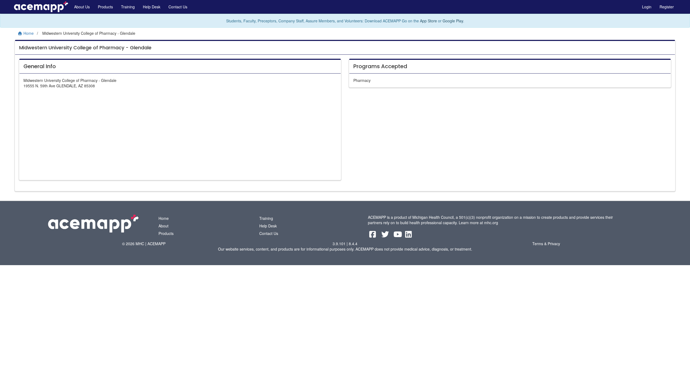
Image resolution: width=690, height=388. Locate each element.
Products (105, 6)
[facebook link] (373, 235)
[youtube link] (398, 235)
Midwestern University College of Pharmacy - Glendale (85, 47)
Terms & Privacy (546, 243)
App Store (428, 20)
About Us (82, 6)
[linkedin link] (408, 235)
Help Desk (151, 6)
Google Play (453, 20)
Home (163, 218)
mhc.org (491, 222)
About (163, 225)
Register (667, 6)
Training (128, 6)
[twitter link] (386, 235)
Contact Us (177, 6)
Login (646, 6)
